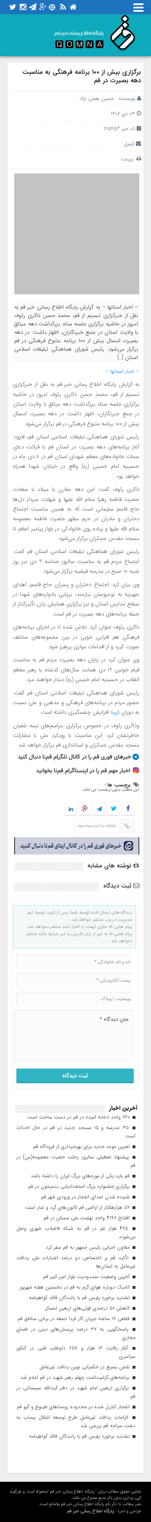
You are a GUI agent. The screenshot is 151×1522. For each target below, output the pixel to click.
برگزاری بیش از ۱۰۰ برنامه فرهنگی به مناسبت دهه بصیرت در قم (81, 76)
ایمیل (129, 144)
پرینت (128, 159)
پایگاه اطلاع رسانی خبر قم (90, 1511)
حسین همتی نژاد (96, 98)
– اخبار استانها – (122, 371)
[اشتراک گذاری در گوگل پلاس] (85, 809)
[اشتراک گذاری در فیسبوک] (128, 809)
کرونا (115, 712)
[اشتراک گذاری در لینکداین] (71, 809)
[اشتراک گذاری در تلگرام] (99, 809)
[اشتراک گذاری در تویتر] (114, 809)
